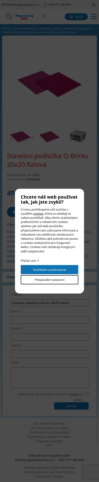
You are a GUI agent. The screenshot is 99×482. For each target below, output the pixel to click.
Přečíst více (28, 261)
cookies (38, 213)
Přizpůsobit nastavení (49, 280)
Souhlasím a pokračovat (49, 270)
